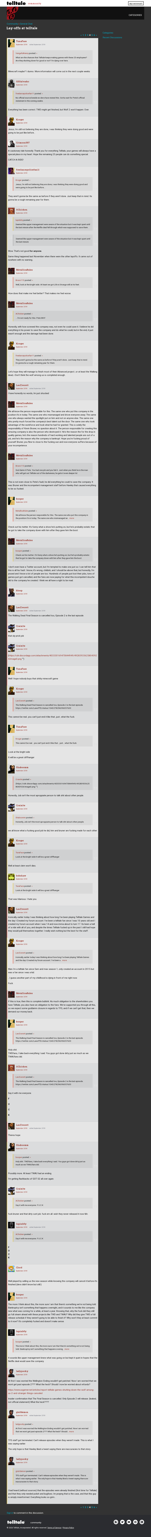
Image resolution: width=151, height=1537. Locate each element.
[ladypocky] (11, 1373)
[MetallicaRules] (11, 271)
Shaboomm (22, 767)
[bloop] (11, 593)
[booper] (11, 501)
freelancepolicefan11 (25, 93)
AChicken (21, 209)
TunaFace (21, 41)
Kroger (20, 119)
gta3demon (22, 1412)
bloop (19, 590)
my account (135, 3)
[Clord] (11, 1269)
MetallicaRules (24, 269)
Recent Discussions (112, 37)
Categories (135, 15)
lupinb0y (19, 220)
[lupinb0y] (11, 1225)
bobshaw (21, 875)
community (34, 3)
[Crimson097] (11, 144)
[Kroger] (11, 122)
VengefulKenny (22, 53)
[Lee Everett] (11, 386)
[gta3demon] (11, 1414)
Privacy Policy (68, 1528)
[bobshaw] (11, 877)
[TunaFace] (11, 43)
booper (20, 498)
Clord (19, 1267)
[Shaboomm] (11, 769)
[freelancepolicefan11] (11, 171)
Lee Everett (22, 385)
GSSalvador (22, 81)
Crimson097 (23, 142)
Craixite (20, 626)
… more (71, 518)
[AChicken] (11, 211)
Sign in (10, 1513)
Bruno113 (20, 280)
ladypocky (22, 1371)
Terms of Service (54, 1528)
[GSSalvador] (11, 84)
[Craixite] (11, 628)
